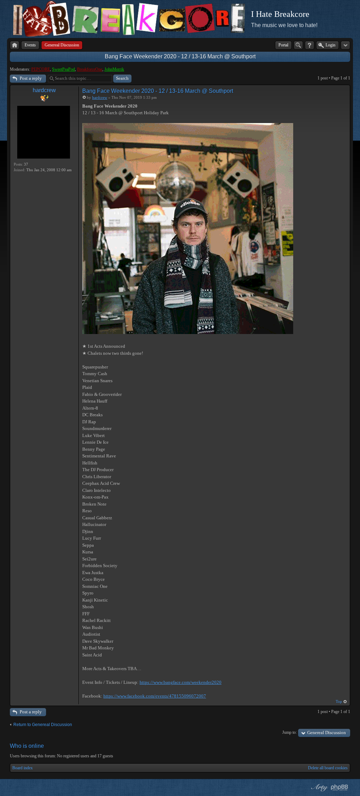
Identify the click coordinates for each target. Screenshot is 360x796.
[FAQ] (309, 45)
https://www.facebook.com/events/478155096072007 (154, 696)
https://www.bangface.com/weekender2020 (180, 682)
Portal (283, 45)
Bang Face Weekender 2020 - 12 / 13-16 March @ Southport (180, 56)
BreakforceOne (89, 69)
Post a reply (31, 78)
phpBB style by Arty (318, 787)
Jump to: (289, 732)
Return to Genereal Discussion (42, 725)
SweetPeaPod (63, 69)
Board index (22, 767)
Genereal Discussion (326, 732)
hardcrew (44, 90)
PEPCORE (40, 69)
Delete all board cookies (328, 767)
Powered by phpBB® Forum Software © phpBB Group (339, 787)
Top (339, 701)
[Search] (298, 45)
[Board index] (14, 45)
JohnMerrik (114, 69)
